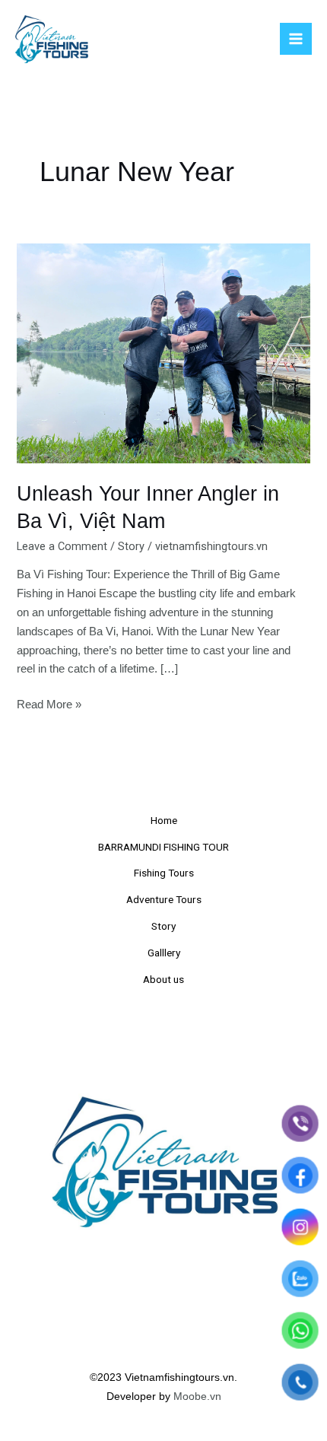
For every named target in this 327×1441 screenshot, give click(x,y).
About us (163, 979)
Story (131, 546)
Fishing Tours (164, 873)
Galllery (164, 952)
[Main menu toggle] (296, 39)
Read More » (49, 703)
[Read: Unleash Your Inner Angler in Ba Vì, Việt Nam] (163, 353)
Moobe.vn (197, 1396)
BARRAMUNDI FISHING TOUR (163, 847)
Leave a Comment (62, 546)
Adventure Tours (164, 899)
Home (164, 820)
